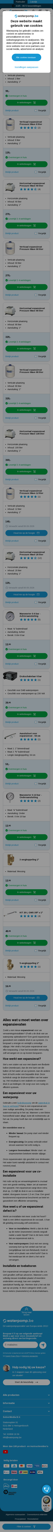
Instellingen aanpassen (26, 67)
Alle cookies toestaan (26, 57)
